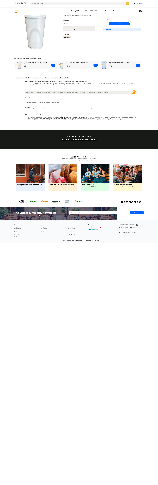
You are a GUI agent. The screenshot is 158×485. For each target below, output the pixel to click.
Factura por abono (44, 230)
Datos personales (44, 227)
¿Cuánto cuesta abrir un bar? (88, 184)
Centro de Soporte (17, 234)
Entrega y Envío (17, 227)
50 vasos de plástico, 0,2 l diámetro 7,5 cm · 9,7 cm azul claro (119, 62)
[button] (139, 6)
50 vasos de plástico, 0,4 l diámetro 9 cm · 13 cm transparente (77, 62)
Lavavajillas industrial (71, 231)
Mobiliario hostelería (71, 234)
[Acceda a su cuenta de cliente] (132, 3)
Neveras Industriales (71, 228)
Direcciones (43, 231)
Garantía (15, 230)
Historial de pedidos (44, 228)
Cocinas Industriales (71, 233)
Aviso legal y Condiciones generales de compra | (88, 240)
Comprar (120, 23)
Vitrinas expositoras (71, 230)
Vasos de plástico (66, 37)
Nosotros (16, 233)
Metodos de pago (17, 228)
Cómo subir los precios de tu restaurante (123, 184)
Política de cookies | (75, 240)
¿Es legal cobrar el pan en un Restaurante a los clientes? (62, 184)
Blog (98, 240)
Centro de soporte (139, 0)
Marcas (15, 236)
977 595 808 (130, 0)
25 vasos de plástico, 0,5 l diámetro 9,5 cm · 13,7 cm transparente (35, 62)
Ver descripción (68, 34)
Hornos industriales (71, 227)
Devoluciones (16, 231)
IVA (137, 3)
